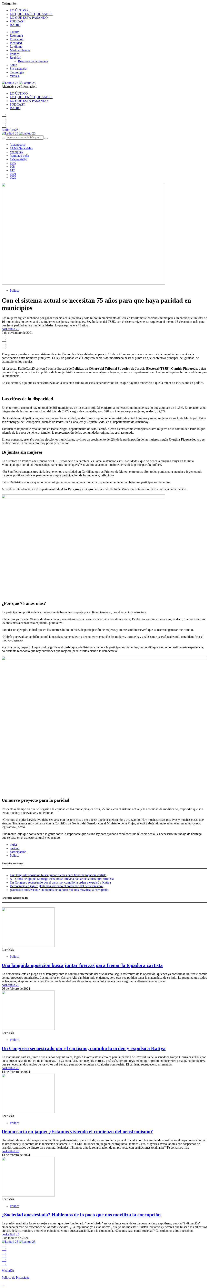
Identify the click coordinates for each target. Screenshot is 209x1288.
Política (14, 54)
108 (12, 166)
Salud (13, 65)
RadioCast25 (10, 129)
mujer (13, 844)
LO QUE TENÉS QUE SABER (31, 14)
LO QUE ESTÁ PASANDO (29, 17)
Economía (16, 35)
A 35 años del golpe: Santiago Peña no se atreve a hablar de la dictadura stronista (62, 878)
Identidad (16, 43)
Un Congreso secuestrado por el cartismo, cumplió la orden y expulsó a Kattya (60, 882)
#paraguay (16, 152)
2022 (13, 177)
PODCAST (17, 21)
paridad (14, 848)
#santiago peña (19, 155)
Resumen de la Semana (33, 61)
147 (12, 170)
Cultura (14, 32)
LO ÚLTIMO (19, 10)
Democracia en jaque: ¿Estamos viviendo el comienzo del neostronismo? (56, 886)
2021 (13, 174)
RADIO (15, 25)
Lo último (16, 46)
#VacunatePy (18, 159)
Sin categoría (18, 68)
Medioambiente (20, 50)
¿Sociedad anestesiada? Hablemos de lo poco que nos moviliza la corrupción (59, 889)
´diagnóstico (18, 144)
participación (18, 852)
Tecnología (17, 72)
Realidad (15, 57)
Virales (14, 76)
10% (13, 163)
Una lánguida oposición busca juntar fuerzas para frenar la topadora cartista (58, 875)
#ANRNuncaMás (21, 148)
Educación (16, 39)
